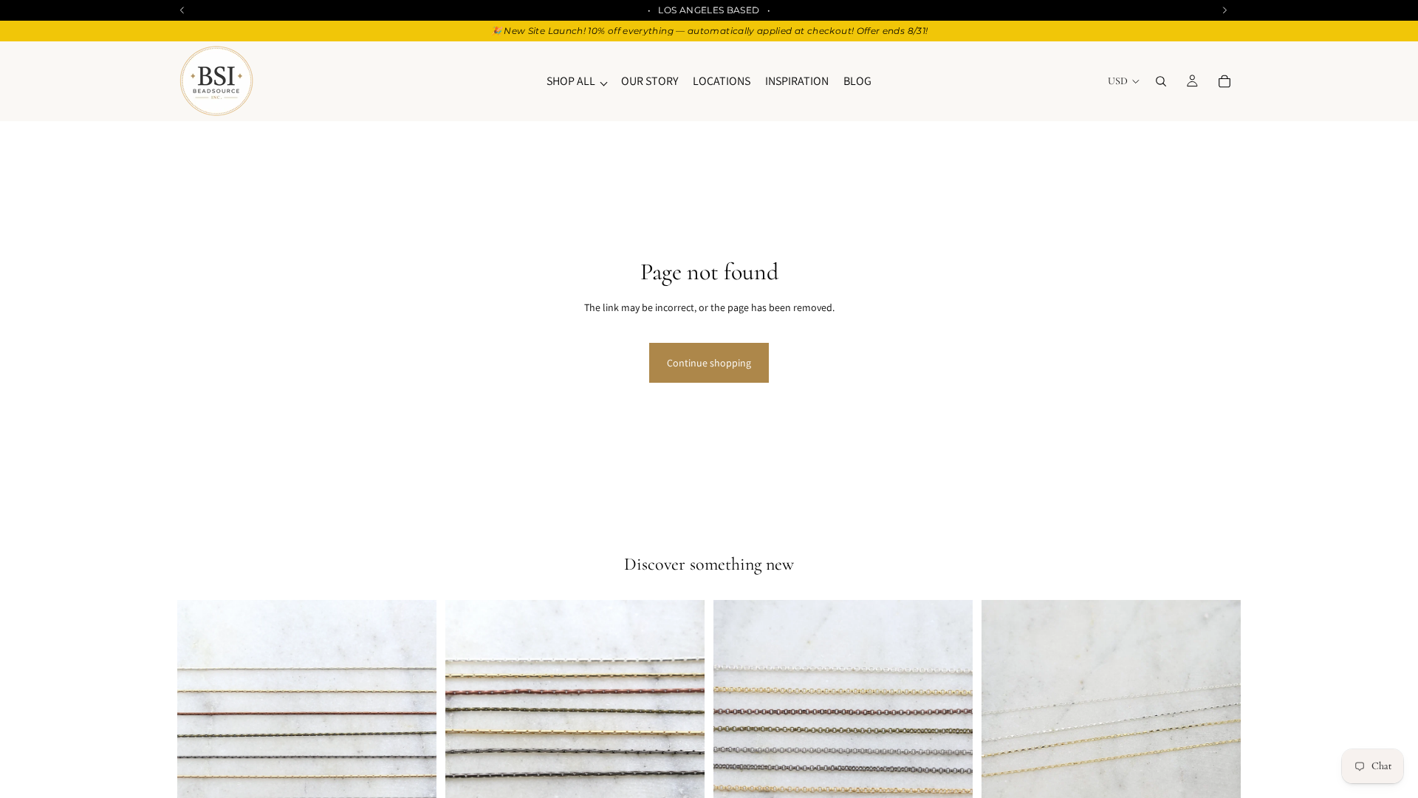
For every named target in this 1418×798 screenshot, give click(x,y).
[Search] (1161, 81)
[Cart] (1224, 81)
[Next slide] (414, 730)
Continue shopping (709, 362)
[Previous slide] (199, 730)
